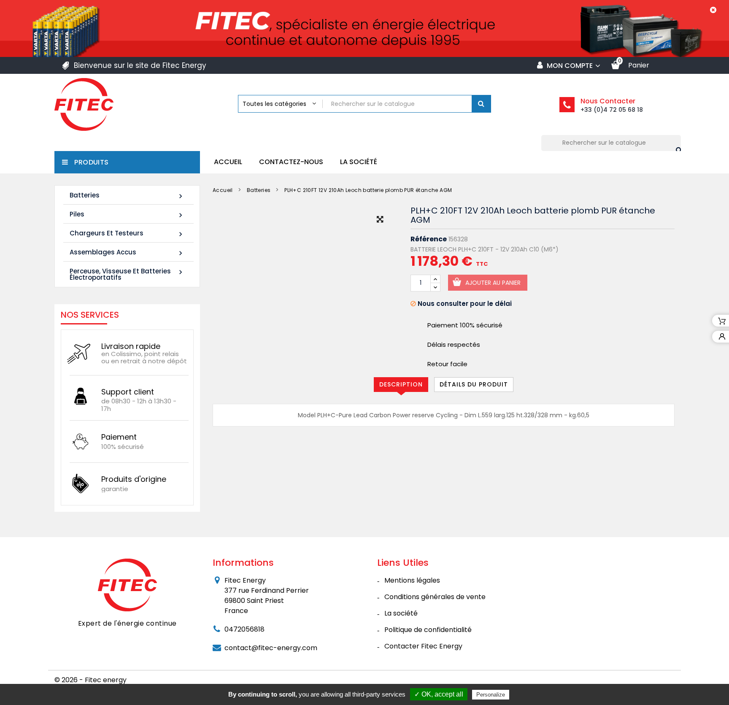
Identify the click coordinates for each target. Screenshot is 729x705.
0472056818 (244, 629)
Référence (428, 239)
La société (358, 162)
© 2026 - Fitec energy (90, 680)
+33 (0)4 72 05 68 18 (611, 109)
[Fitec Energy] (127, 584)
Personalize (490, 694)
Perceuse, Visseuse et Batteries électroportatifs (127, 274)
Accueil (228, 162)
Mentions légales (412, 580)
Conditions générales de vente (435, 597)
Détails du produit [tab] (474, 384)
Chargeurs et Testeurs (127, 233)
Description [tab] (401, 384)
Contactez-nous (291, 162)
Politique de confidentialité (428, 630)
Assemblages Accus (127, 252)
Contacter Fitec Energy (423, 646)
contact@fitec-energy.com (270, 648)
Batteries (127, 195)
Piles (127, 214)
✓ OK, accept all (438, 694)
